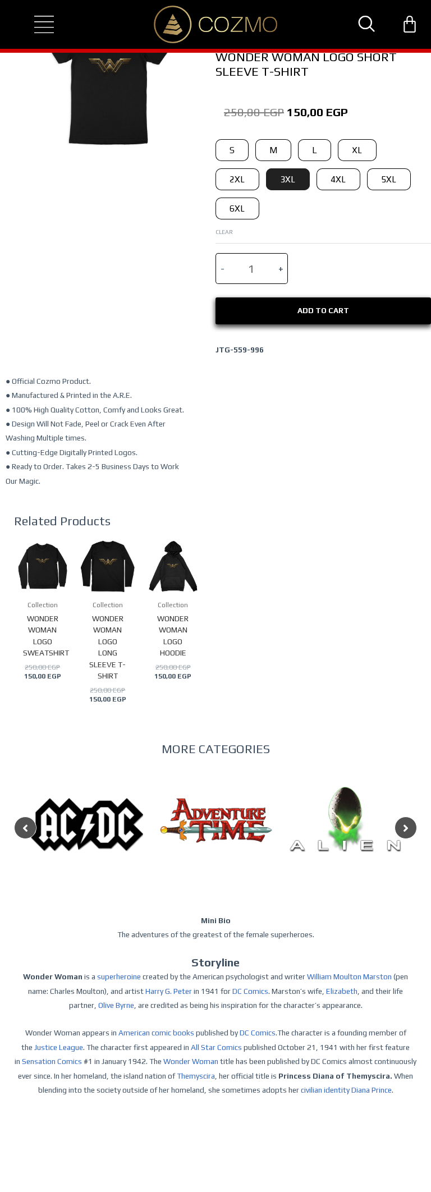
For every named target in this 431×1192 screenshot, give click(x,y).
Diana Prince (371, 1089)
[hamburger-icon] (34, 24)
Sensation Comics (52, 1061)
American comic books (156, 1032)
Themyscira (196, 1075)
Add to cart (323, 310)
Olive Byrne (116, 1005)
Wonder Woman (190, 1061)
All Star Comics (216, 1047)
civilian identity (325, 1089)
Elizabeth (341, 991)
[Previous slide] (25, 828)
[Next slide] (406, 828)
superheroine (119, 976)
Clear (224, 231)
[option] (87, 847)
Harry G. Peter (168, 991)
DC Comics (250, 991)
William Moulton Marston (349, 976)
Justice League (58, 1047)
